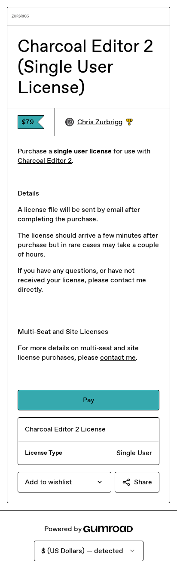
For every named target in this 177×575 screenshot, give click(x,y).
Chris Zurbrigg (105, 122)
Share (143, 482)
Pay (88, 400)
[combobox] (64, 482)
